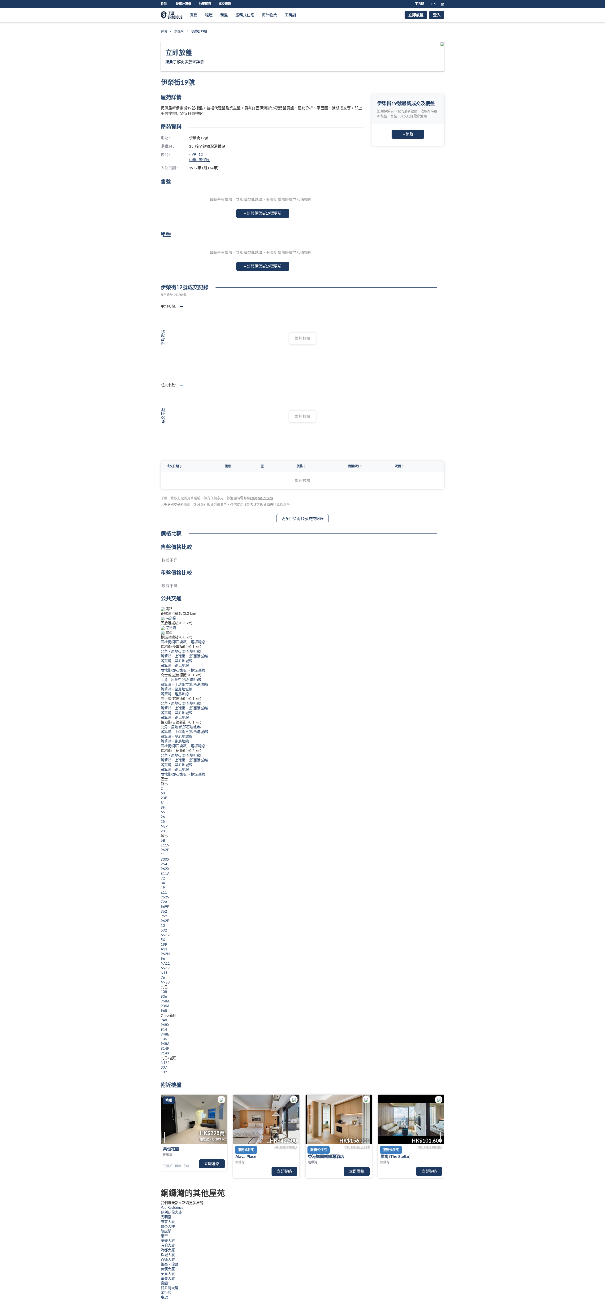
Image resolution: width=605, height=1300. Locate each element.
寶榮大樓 (168, 1226)
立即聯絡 (211, 1164)
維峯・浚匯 (169, 1264)
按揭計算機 (183, 3)
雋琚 (164, 1297)
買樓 (194, 15)
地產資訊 (205, 3)
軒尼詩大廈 (169, 1288)
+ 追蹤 (408, 134)
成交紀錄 (225, 3)
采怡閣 (166, 1293)
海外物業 (269, 15)
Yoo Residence (172, 1207)
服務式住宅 (244, 15)
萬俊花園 (171, 1149)
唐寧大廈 (168, 1222)
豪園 (164, 1283)
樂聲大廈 (168, 1241)
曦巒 (164, 1236)
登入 (437, 15)
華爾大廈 (168, 1274)
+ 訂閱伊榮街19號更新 (262, 213)
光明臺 (166, 1217)
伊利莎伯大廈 (171, 1212)
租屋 (209, 15)
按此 (169, 62)
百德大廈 (168, 1259)
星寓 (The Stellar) (395, 1157)
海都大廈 (168, 1250)
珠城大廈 (168, 1255)
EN (433, 4)
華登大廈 (168, 1278)
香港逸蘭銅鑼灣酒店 (326, 1157)
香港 (164, 31)
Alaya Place (245, 1157)
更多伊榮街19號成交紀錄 (302, 519)
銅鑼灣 (179, 31)
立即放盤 (416, 15)
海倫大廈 (168, 1245)
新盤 (224, 15)
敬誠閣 (166, 1231)
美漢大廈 (168, 1269)
